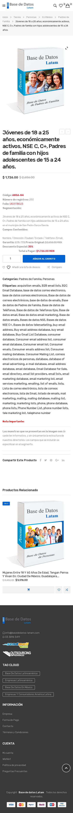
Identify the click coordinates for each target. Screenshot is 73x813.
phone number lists (55, 408)
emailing (33, 383)
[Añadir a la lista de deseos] (58, 589)
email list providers (35, 374)
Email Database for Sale (51, 369)
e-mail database (36, 364)
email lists (54, 374)
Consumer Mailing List (40, 354)
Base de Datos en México (18, 687)
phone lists (9, 408)
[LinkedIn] (63, 460)
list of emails (48, 383)
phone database (57, 403)
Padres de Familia (30, 279)
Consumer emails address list (30, 349)
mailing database (39, 398)
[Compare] (66, 589)
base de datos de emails (45, 300)
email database (25, 369)
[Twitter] (45, 460)
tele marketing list (14, 413)
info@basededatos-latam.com (22, 632)
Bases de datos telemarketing (32, 324)
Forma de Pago (11, 720)
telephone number (39, 413)
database (42, 359)
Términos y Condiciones (15, 732)
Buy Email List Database (31, 334)
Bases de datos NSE (32, 320)
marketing (9, 403)
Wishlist (7, 759)
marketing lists (26, 403)
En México (47, 17)
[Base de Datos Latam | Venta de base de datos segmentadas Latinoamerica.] (20, 5)
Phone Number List (30, 408)
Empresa (7, 714)
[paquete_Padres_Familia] (36, 80)
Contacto (8, 726)
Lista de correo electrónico (20, 388)
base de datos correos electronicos (25, 295)
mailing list (58, 398)
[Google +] (57, 460)
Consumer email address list (34, 339)
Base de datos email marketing (38, 315)
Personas (31, 17)
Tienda (17, 17)
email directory (12, 374)
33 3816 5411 (12, 637)
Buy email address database (32, 329)
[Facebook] (40, 460)
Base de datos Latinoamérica (21, 673)
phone (41, 403)
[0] (61, 5)
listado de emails (48, 393)
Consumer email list (35, 344)
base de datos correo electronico (44, 290)
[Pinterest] (51, 460)
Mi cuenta (8, 753)
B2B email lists (51, 285)
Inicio (5, 17)
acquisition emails (28, 285)
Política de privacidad (14, 765)
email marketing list (42, 378)
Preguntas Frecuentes (15, 771)
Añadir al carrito (44, 258)
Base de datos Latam (31, 792)
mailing (21, 398)
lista (60, 383)
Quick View (36, 534)
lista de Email (28, 393)
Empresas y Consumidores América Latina (28, 694)
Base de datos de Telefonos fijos (37, 310)
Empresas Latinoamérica (18, 680)
